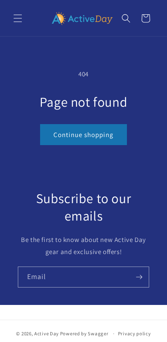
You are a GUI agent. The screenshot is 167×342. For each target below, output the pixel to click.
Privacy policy (134, 333)
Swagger (98, 333)
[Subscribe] (139, 277)
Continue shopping (83, 134)
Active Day (46, 333)
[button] (18, 18)
